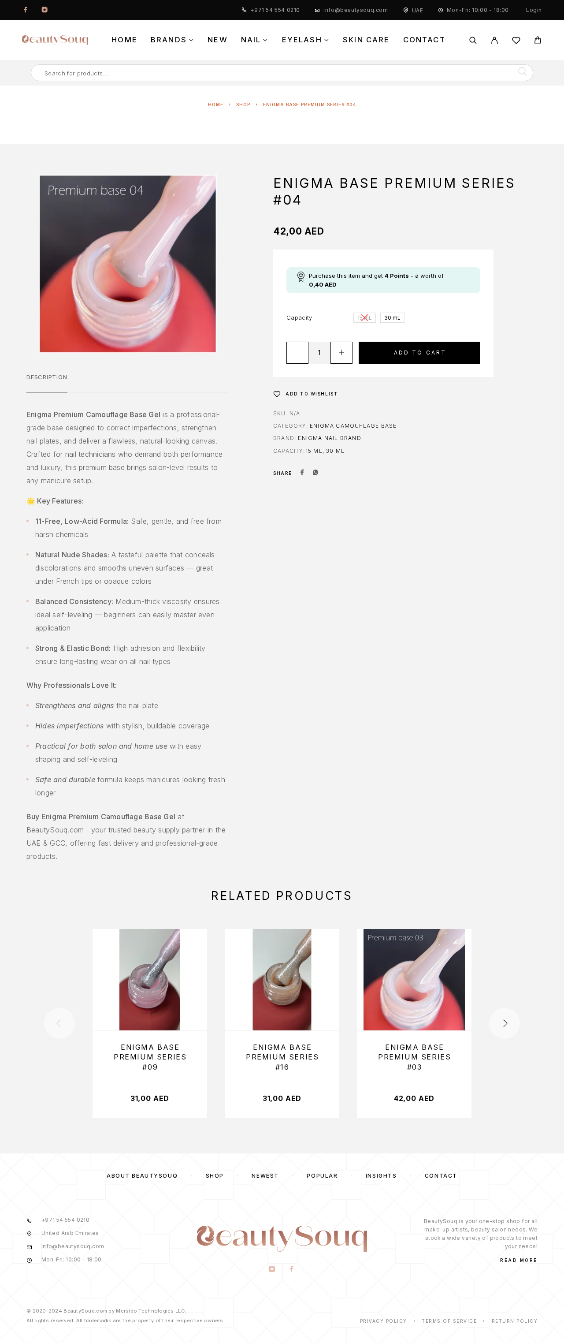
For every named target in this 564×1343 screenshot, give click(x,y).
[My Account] (494, 40)
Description (46, 377)
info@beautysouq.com (355, 10)
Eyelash (302, 40)
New (218, 40)
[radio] (364, 317)
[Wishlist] (516, 41)
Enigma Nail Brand (329, 438)
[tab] (46, 382)
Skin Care (366, 40)
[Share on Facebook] (302, 473)
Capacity (299, 317)
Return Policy (515, 1321)
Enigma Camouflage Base (353, 425)
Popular (322, 1175)
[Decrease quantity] (297, 353)
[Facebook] (25, 10)
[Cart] (538, 41)
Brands (169, 40)
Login (534, 10)
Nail (251, 40)
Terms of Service (449, 1321)
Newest (265, 1175)
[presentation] (59, 1023)
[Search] (473, 40)
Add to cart (420, 352)
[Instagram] (44, 10)
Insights (381, 1175)
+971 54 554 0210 (275, 10)
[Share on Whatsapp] (315, 473)
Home (124, 40)
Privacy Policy (383, 1321)
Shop (243, 104)
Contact (424, 40)
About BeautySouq (142, 1175)
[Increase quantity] (341, 353)
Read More (519, 1260)
